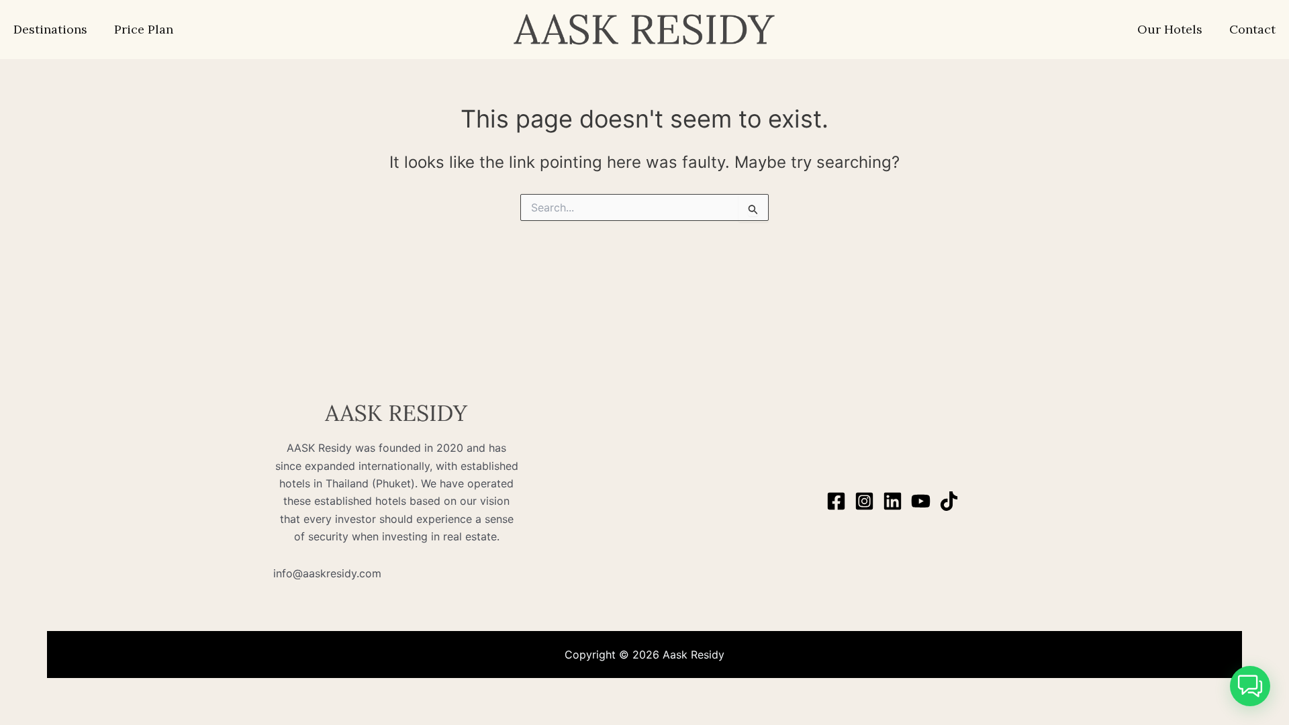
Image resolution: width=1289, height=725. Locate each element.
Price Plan (143, 29)
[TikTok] (949, 501)
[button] (1250, 686)
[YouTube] (921, 501)
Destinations (50, 29)
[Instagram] (864, 501)
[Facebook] (836, 501)
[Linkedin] (892, 501)
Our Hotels (1169, 29)
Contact (1252, 29)
